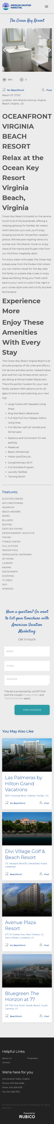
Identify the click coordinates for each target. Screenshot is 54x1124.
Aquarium (8, 507)
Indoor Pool (10, 550)
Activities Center (12, 499)
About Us (7, 1058)
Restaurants (10, 571)
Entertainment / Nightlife (18, 533)
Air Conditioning (12, 503)
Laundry (7, 563)
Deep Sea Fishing (12, 529)
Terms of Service (13, 698)
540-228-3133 (15, 1087)
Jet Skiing (8, 559)
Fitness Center (11, 541)
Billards (7, 520)
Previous (5, 50)
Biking (6, 516)
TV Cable (7, 580)
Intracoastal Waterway (17, 554)
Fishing (6, 537)
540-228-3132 (13, 1091)
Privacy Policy (31, 695)
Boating (7, 524)
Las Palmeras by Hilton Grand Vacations (23, 783)
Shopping (8, 576)
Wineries (7, 588)
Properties (32, 1058)
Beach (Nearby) (11, 511)
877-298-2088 (17, 1083)
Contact (6, 1062)
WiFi (4, 584)
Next (49, 50)
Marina (6, 567)
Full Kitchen (10, 546)
